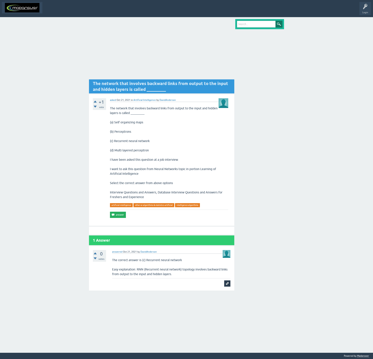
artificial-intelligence (121, 205)
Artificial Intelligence (144, 100)
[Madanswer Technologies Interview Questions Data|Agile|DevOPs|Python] (22, 7)
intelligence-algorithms (187, 205)
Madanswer (363, 356)
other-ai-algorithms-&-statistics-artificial (154, 205)
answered (117, 251)
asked (113, 100)
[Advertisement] (161, 49)
